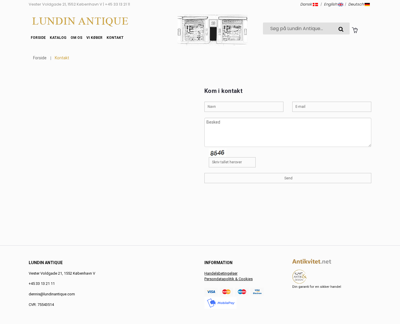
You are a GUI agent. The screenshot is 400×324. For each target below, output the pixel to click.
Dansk (306, 4)
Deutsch (356, 4)
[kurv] (355, 30)
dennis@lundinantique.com (52, 294)
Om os (76, 38)
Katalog (58, 38)
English (331, 4)
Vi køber (94, 38)
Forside (38, 38)
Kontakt (115, 38)
